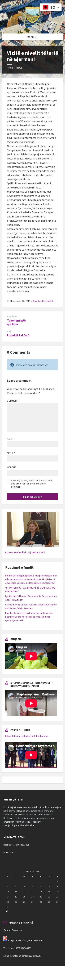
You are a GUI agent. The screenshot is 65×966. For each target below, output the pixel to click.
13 (32, 891)
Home (10, 67)
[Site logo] (32, 26)
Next (9, 331)
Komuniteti (48, 301)
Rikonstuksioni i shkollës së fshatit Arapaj (26, 735)
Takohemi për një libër (16, 322)
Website (11, 467)
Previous (12, 316)
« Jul (5, 911)
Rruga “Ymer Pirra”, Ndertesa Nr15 (25, 940)
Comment (13, 400)
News (19, 67)
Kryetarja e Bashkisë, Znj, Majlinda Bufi (25, 552)
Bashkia (37, 301)
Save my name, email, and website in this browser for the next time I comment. (32, 483)
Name (11, 438)
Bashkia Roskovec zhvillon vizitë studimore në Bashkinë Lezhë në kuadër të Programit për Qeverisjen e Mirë (29, 616)
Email (11, 453)
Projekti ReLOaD (18, 335)
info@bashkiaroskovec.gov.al (25, 955)
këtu (32, 825)
